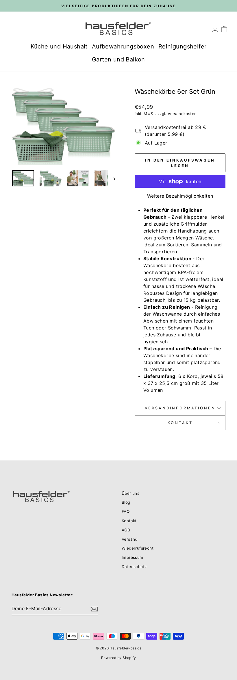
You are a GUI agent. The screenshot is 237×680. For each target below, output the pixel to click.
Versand (130, 539)
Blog (126, 502)
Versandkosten (182, 113)
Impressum (132, 557)
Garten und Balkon (118, 59)
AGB (126, 530)
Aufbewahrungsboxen (123, 46)
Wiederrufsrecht (137, 548)
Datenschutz (134, 566)
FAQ (125, 511)
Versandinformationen (180, 408)
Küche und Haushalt (59, 46)
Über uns (130, 493)
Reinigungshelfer (182, 46)
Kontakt (180, 423)
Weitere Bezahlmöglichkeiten (180, 196)
